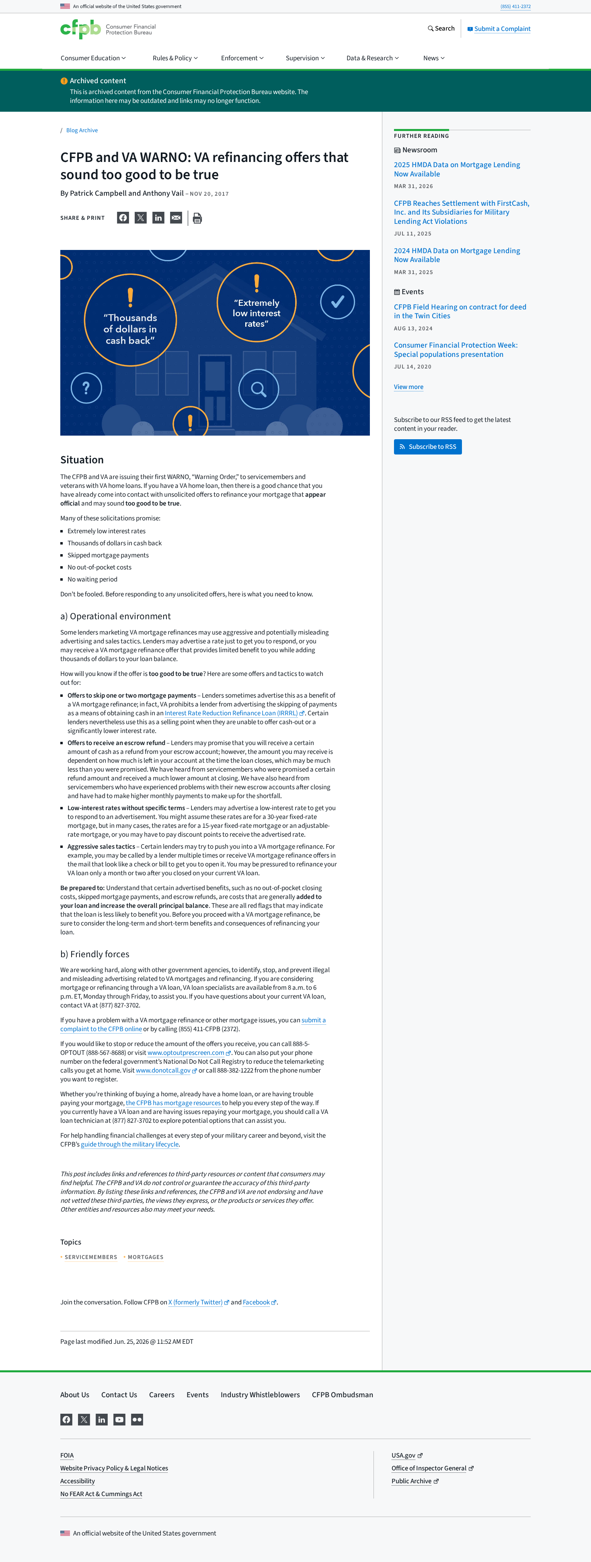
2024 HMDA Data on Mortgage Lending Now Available (457, 256)
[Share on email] (176, 216)
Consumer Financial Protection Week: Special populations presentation (456, 350)
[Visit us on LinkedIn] (102, 1419)
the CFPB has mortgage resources (174, 1103)
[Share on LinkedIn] (158, 216)
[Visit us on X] (84, 1419)
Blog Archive (82, 130)
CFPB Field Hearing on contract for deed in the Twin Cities (460, 312)
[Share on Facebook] (123, 216)
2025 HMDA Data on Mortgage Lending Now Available (457, 170)
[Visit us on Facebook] (66, 1419)
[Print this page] (197, 218)
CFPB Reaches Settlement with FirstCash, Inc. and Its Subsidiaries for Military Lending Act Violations (461, 212)
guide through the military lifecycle (130, 1144)
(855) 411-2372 (516, 6)
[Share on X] (141, 216)
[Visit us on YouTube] (119, 1419)
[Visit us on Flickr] (137, 1419)
